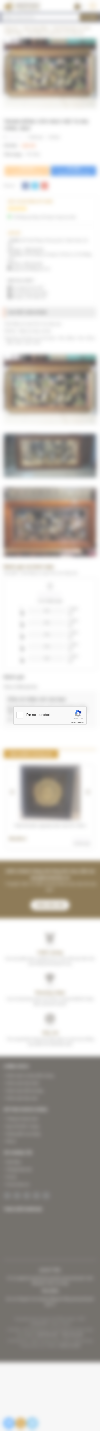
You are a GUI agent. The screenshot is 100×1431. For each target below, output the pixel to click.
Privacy (73, 722)
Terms (81, 722)
